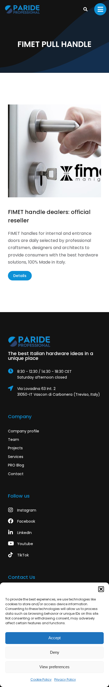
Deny (54, 652)
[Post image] (54, 150)
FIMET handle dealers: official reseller (49, 216)
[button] (101, 589)
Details (19, 275)
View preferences (54, 667)
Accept (54, 638)
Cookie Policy (41, 679)
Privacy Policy (65, 679)
